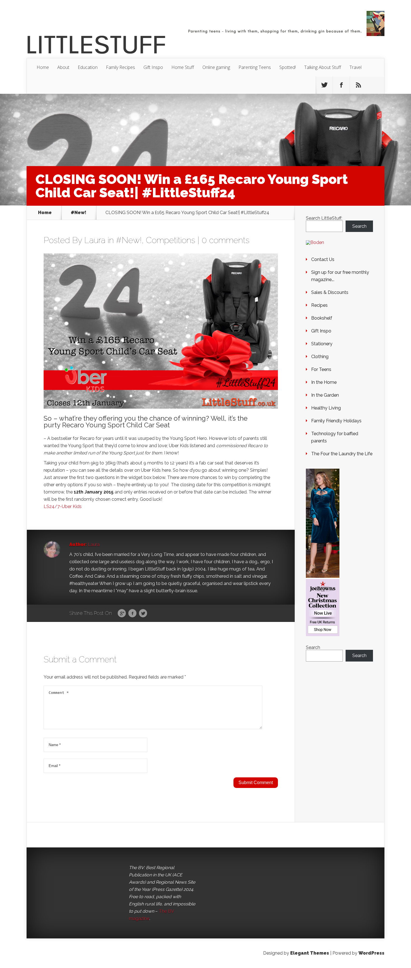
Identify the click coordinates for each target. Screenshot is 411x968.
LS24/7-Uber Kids (63, 506)
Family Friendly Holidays (336, 420)
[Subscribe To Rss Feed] (358, 85)
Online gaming (216, 67)
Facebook (132, 613)
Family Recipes (120, 67)
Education (88, 67)
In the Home (324, 382)
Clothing (320, 356)
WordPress (371, 953)
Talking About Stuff (322, 67)
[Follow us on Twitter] (324, 85)
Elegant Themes (309, 953)
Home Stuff (182, 67)
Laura (94, 240)
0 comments (225, 240)
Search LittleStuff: (324, 218)
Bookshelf (321, 318)
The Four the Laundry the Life (341, 453)
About (63, 67)
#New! (78, 212)
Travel (355, 67)
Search (359, 226)
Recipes (319, 305)
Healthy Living (326, 408)
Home (43, 67)
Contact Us (322, 259)
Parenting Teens (254, 67)
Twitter (143, 613)
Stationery (321, 343)
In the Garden (325, 395)
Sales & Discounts (329, 292)
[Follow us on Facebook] (341, 85)
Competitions (170, 240)
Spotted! (287, 67)
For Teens (321, 369)
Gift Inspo (153, 67)
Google (121, 613)
